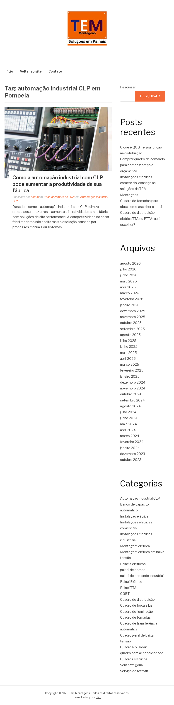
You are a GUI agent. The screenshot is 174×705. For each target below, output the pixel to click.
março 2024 (129, 436)
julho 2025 (128, 341)
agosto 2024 (130, 406)
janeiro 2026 (130, 305)
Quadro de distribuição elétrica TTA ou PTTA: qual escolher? (140, 219)
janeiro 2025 (130, 376)
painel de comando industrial (142, 576)
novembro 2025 (132, 317)
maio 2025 (128, 353)
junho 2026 (129, 275)
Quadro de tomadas (135, 617)
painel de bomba (132, 570)
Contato (55, 71)
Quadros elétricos (133, 659)
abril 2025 (128, 359)
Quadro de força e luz (136, 605)
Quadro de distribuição (137, 600)
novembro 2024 (132, 388)
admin (35, 197)
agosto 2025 (130, 335)
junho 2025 (129, 347)
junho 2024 (129, 418)
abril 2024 (128, 430)
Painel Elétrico (131, 582)
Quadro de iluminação (136, 612)
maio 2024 (128, 424)
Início (9, 71)
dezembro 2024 (132, 382)
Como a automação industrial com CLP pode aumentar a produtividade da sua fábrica (57, 184)
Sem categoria (131, 665)
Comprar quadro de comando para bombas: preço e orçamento (142, 165)
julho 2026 (128, 269)
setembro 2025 (132, 329)
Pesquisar (127, 87)
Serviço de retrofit (134, 671)
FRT (98, 697)
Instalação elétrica (134, 516)
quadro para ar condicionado (141, 653)
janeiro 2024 (130, 448)
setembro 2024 (132, 400)
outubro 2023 (130, 460)
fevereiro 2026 (131, 299)
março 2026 (129, 293)
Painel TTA (128, 588)
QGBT (125, 594)
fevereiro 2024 (131, 442)
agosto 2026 (130, 263)
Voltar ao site (31, 71)
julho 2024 (128, 412)
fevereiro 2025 (131, 370)
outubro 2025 (131, 323)
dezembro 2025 (132, 311)
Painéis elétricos (133, 564)
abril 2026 (128, 287)
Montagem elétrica (135, 546)
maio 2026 (128, 281)
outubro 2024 (131, 394)
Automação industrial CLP (140, 498)
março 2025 (129, 364)
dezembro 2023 (132, 454)
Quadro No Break (133, 647)
